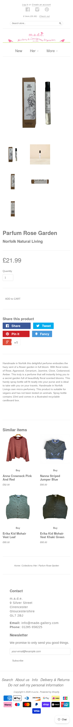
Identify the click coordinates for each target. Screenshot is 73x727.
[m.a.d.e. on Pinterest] (47, 9)
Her (33, 51)
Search (7, 679)
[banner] (36, 37)
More (51, 51)
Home (17, 565)
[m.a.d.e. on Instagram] (37, 9)
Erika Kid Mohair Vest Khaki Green (52, 535)
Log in (25, 4)
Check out (44, 16)
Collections (27, 565)
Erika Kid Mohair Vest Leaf (14, 535)
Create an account (41, 4)
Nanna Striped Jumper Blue (50, 477)
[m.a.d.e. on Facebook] (28, 9)
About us (22, 679)
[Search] (60, 23)
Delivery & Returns (55, 679)
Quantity (7, 271)
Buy (18, 470)
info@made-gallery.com (40, 623)
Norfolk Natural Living (23, 241)
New (18, 50)
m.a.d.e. (35, 691)
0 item (30, 16)
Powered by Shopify (49, 691)
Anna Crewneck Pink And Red (17, 477)
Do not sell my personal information (35, 684)
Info (35, 679)
